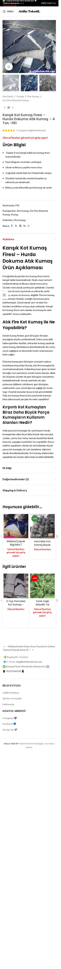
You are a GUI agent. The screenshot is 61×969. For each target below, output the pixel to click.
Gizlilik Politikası (11, 912)
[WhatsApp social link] (29, 226)
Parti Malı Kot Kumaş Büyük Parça (42, 545)
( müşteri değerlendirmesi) (31, 130)
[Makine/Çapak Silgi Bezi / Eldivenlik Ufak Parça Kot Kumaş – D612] (16, 526)
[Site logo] (29, 11)
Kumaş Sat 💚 (10, 949)
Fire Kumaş (33, 96)
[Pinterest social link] (20, 226)
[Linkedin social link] (25, 226)
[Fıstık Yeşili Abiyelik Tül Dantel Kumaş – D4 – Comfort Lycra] (42, 586)
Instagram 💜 (10, 937)
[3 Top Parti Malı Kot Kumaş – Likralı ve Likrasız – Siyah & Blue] (16, 586)
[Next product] (13, 107)
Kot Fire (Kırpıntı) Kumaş (15, 100)
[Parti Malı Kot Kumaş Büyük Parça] (42, 526)
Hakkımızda (8, 924)
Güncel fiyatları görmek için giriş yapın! (25, 137)
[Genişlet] (9, 67)
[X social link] (16, 226)
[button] (6, 46)
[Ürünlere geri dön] (9, 107)
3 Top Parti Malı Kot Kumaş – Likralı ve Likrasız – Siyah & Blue (16, 606)
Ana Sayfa (8, 96)
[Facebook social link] (12, 226)
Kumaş (20, 96)
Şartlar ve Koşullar (12, 918)
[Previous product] (5, 107)
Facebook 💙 (9, 943)
